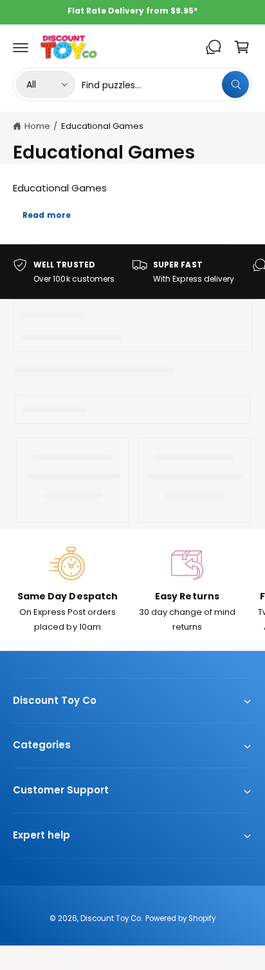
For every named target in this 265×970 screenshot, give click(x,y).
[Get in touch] (213, 47)
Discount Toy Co (110, 918)
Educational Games (102, 126)
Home (37, 126)
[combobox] (165, 84)
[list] (132, 272)
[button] (20, 47)
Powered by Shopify (180, 918)
